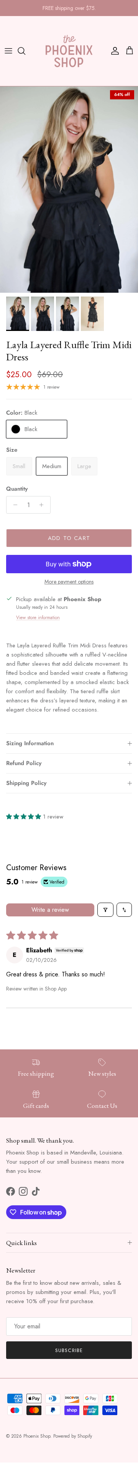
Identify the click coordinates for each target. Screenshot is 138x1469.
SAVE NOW (69, 1450)
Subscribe (68, 1350)
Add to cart (69, 538)
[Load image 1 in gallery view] (69, 189)
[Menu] (8, 50)
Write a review (50, 909)
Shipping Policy (26, 783)
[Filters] (105, 910)
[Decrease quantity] (13, 504)
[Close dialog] (125, 1395)
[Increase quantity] (43, 504)
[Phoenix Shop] (69, 51)
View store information (38, 617)
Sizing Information (30, 743)
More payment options (69, 582)
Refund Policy (23, 763)
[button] (24, 816)
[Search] (25, 50)
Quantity (17, 489)
